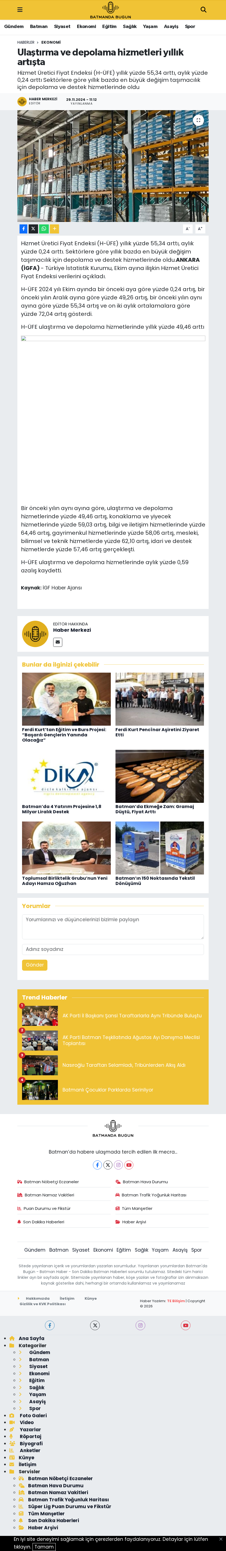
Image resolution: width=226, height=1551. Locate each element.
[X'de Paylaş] (33, 228)
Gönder (35, 965)
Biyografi (31, 1443)
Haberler (25, 42)
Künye (91, 1298)
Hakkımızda (37, 1298)
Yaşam (150, 26)
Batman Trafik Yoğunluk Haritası (154, 1195)
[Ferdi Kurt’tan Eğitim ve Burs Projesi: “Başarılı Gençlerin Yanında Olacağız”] (66, 699)
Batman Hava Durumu (145, 1182)
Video (26, 1422)
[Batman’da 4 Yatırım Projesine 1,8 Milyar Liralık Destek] (66, 776)
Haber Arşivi (134, 1222)
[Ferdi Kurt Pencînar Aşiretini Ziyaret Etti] (159, 699)
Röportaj (30, 1436)
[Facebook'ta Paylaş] (23, 228)
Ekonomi (86, 26)
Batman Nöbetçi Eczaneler (51, 1182)
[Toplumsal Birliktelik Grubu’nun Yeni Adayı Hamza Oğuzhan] (66, 847)
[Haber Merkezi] (35, 633)
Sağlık (129, 26)
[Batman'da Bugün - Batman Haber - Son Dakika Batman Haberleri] (110, 9)
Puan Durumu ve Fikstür (47, 1208)
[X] (107, 1164)
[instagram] (140, 1325)
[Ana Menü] (20, 10)
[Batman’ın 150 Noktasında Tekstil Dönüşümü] (159, 847)
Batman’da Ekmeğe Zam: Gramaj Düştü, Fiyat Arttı (154, 809)
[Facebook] (97, 1164)
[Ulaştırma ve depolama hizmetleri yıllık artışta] (113, 166)
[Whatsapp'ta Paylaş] (44, 228)
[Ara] (203, 10)
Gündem (13, 26)
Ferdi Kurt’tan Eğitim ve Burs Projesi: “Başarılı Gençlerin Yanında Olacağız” (64, 734)
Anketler (30, 1450)
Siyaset (62, 26)
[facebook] (50, 1325)
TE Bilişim (176, 1301)
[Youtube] (128, 1164)
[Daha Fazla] (54, 228)
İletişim (67, 1298)
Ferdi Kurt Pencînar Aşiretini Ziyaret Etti (157, 732)
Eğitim (109, 26)
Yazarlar (30, 1429)
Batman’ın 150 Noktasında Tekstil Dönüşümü (155, 881)
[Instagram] (118, 1164)
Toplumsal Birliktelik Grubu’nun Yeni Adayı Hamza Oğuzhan (64, 881)
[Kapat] (222, 1539)
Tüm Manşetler (137, 1208)
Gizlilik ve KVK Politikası (43, 1304)
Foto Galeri (33, 1415)
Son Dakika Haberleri (43, 1222)
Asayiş (171, 26)
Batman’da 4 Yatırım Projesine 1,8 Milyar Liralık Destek (61, 809)
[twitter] (95, 1325)
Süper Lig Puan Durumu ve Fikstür (69, 1506)
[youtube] (185, 1325)
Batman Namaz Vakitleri (49, 1195)
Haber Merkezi (72, 629)
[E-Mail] (57, 642)
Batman (38, 26)
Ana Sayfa (31, 1338)
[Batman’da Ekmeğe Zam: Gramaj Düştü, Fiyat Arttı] (159, 776)
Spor (190, 26)
